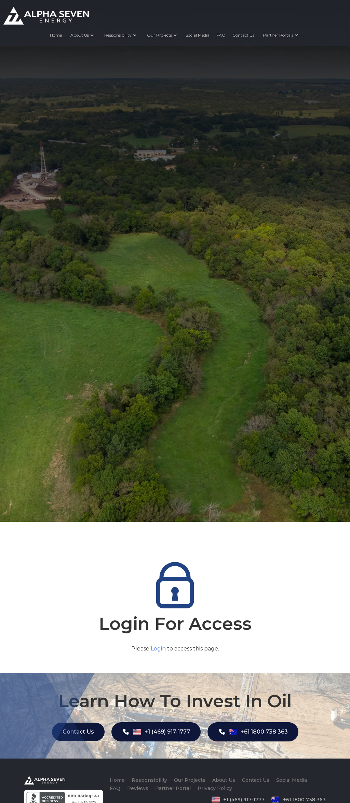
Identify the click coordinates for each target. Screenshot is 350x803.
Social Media (198, 35)
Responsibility (149, 780)
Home (56, 35)
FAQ (221, 35)
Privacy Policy (215, 788)
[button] (82, 35)
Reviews (137, 788)
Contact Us (243, 35)
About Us (79, 35)
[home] (46, 16)
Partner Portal (173, 788)
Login (158, 648)
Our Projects (189, 780)
